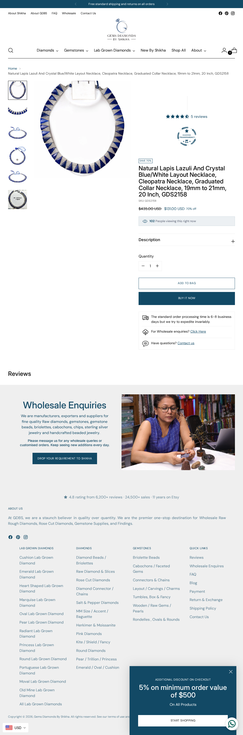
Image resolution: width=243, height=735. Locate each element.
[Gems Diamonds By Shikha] (121, 29)
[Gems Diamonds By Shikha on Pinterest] (226, 13)
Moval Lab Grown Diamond (42, 681)
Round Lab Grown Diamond (43, 658)
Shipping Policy (203, 608)
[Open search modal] (10, 50)
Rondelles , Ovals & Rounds (156, 619)
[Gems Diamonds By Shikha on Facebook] (220, 13)
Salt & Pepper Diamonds (97, 602)
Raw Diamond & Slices (95, 571)
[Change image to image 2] (17, 112)
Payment (197, 591)
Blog (193, 582)
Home (12, 68)
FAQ (193, 574)
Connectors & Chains (151, 580)
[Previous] (75, 4)
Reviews (197, 557)
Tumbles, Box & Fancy (152, 596)
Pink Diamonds (89, 633)
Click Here (198, 331)
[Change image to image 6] (17, 199)
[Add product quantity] (143, 266)
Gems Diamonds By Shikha (52, 717)
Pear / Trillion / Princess (96, 659)
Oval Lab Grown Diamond (41, 613)
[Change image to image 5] (17, 177)
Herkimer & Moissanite (96, 625)
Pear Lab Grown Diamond (41, 622)
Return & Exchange (206, 599)
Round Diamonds (91, 650)
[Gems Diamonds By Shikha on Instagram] (233, 13)
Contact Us (199, 616)
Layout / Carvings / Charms (156, 588)
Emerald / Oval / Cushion (97, 667)
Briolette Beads (146, 557)
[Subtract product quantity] (157, 266)
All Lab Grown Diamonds (40, 704)
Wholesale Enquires (207, 565)
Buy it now (187, 298)
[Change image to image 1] (17, 90)
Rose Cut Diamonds (93, 580)
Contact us (186, 343)
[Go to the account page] (222, 50)
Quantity (146, 256)
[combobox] (15, 728)
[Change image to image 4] (17, 155)
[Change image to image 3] (17, 133)
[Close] (230, 671)
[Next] (167, 4)
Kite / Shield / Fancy (93, 642)
